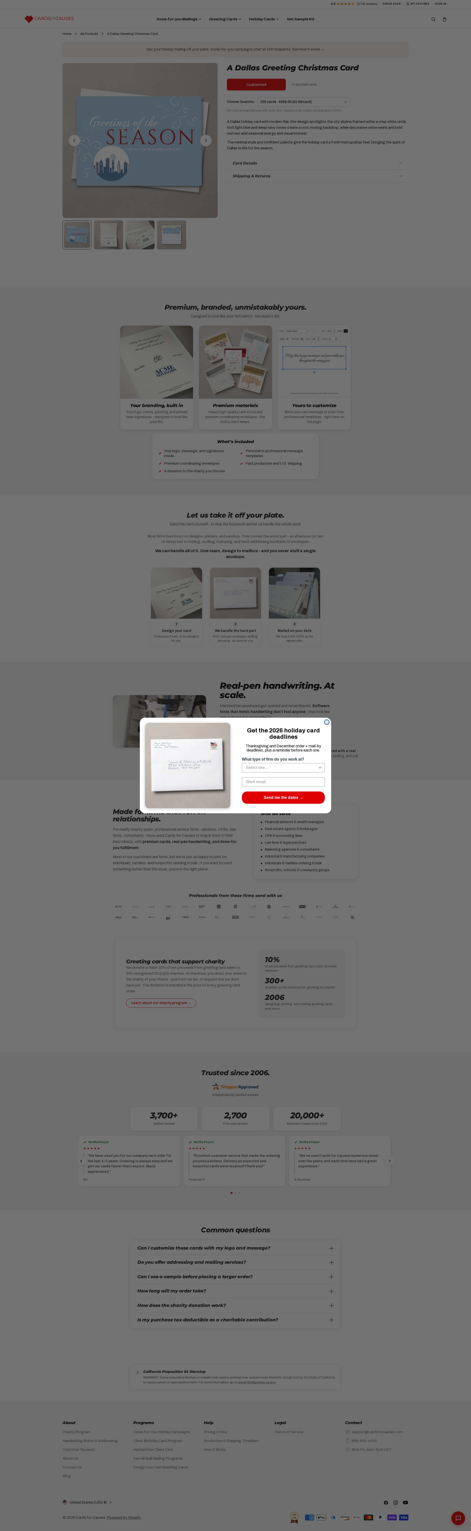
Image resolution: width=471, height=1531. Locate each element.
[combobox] (282, 767)
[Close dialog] (326, 722)
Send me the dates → (283, 797)
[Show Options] (320, 767)
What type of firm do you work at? (273, 759)
